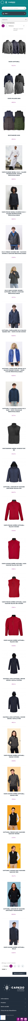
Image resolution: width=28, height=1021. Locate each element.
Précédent (5, 966)
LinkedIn (25, 1019)
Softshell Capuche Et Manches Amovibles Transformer (14, 909)
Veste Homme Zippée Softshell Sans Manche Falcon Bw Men (14, 564)
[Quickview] (14, 46)
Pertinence (17, 26)
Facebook (18, 1019)
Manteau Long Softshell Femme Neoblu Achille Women (14, 679)
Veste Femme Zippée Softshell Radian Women (14, 756)
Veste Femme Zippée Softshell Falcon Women (14, 526)
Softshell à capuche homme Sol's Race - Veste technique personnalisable (14, 410)
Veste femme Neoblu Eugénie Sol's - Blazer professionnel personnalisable (14, 213)
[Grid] (3, 25)
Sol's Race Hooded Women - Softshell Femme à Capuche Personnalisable (14, 292)
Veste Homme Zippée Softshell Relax (14, 948)
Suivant (4, 969)
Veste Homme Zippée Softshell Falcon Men (14, 641)
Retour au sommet (19, 974)
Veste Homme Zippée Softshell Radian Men (14, 794)
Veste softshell (14, 61)
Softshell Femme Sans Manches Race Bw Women (14, 832)
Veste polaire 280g (14, 98)
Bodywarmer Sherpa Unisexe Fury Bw (14, 449)
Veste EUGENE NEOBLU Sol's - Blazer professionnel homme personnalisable (14, 173)
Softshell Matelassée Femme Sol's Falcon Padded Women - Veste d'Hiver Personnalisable (14, 370)
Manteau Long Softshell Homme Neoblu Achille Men (14, 717)
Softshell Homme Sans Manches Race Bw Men (14, 871)
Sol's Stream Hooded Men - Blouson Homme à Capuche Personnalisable (14, 252)
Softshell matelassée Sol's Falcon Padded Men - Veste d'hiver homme (14, 331)
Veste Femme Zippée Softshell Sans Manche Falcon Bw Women (14, 602)
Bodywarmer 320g (14, 135)
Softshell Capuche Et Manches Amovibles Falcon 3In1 (14, 487)
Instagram (21, 1019)
